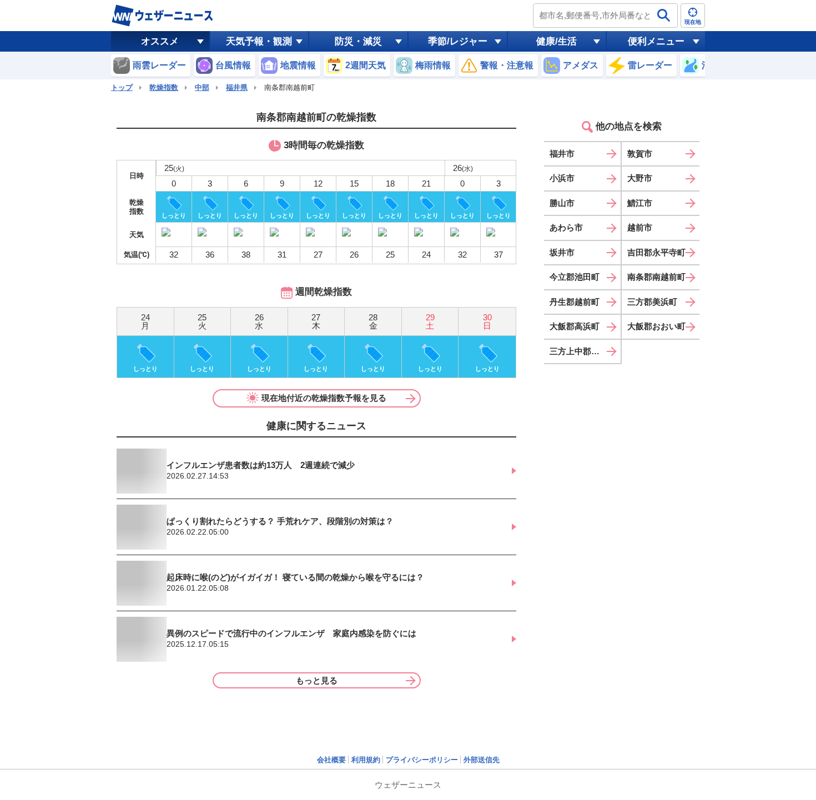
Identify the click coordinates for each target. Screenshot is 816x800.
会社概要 (331, 760)
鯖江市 (639, 203)
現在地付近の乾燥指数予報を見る (323, 397)
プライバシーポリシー (422, 760)
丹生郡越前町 (575, 301)
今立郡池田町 (575, 276)
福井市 (562, 153)
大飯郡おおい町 (656, 326)
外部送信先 (482, 760)
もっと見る (317, 680)
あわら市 (566, 227)
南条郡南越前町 (656, 276)
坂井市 (562, 252)
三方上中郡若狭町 (583, 351)
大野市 (639, 178)
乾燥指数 (163, 87)
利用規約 (365, 760)
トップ (122, 87)
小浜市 (562, 178)
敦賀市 (639, 153)
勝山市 (562, 203)
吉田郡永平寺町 (656, 252)
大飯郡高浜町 (575, 326)
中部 (202, 87)
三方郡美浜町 (652, 301)
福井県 (237, 87)
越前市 (639, 227)
